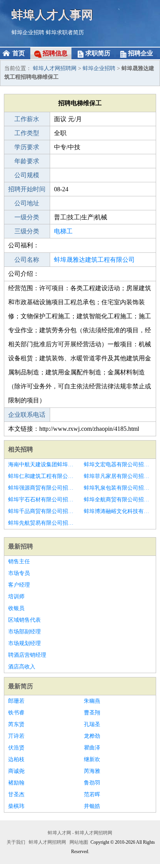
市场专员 (19, 573)
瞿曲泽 (92, 748)
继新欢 (92, 759)
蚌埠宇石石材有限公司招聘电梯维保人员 (42, 500)
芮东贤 (16, 724)
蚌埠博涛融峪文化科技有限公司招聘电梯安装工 (118, 511)
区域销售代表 (24, 620)
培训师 (16, 597)
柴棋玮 (16, 806)
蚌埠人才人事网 (52, 14)
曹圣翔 (92, 713)
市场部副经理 (24, 632)
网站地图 (79, 842)
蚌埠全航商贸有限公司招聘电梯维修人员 (118, 500)
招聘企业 (140, 53)
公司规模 (26, 175)
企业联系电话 (26, 414)
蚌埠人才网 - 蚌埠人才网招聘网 (80, 833)
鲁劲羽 (92, 783)
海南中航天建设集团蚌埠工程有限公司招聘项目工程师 (42, 464)
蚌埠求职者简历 (65, 32)
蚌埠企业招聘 (28, 32)
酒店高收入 (21, 667)
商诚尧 (16, 771)
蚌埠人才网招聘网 (55, 68)
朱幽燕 (92, 701)
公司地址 (26, 203)
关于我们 (16, 842)
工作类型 (26, 133)
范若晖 (92, 794)
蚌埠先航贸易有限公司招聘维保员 (42, 523)
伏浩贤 (16, 748)
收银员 (16, 608)
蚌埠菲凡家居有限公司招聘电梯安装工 (118, 476)
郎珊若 (16, 701)
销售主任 (19, 561)
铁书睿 (16, 713)
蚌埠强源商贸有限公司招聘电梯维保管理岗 (42, 488)
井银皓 (92, 806)
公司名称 (26, 259)
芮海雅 (92, 771)
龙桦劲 (92, 736)
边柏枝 (16, 759)
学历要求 (26, 147)
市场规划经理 (24, 643)
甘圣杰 (16, 794)
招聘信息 (55, 53)
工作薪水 (26, 119)
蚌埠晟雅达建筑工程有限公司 (94, 259)
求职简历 (97, 53)
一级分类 (26, 217)
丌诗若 (16, 736)
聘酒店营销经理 (27, 655)
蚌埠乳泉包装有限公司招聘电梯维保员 (118, 488)
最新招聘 (20, 546)
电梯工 (63, 231)
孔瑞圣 (92, 724)
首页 (18, 53)
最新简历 (20, 686)
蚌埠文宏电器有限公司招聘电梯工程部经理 (118, 464)
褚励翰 (16, 783)
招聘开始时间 (26, 189)
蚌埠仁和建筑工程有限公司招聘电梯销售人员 (42, 476)
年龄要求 (26, 161)
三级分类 (26, 231)
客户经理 (19, 585)
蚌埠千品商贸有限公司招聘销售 (42, 511)
